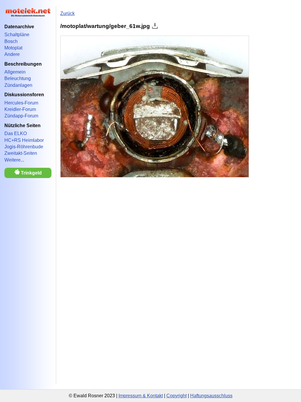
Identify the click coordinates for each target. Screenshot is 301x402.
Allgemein (15, 71)
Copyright (176, 395)
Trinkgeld (31, 172)
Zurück (67, 13)
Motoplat (13, 47)
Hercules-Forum (21, 102)
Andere (12, 54)
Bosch (11, 41)
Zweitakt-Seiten (20, 153)
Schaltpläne (16, 34)
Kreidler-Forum (20, 109)
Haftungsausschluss (211, 395)
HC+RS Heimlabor (24, 140)
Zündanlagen (18, 85)
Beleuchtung (17, 78)
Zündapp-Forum (21, 115)
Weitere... (14, 159)
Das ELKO (15, 133)
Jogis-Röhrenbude (23, 146)
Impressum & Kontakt (140, 395)
